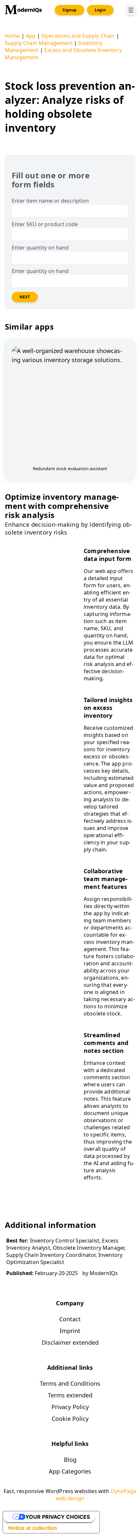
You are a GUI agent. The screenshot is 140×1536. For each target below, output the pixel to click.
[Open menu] (130, 10)
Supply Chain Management (39, 43)
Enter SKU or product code (45, 224)
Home (12, 35)
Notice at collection (32, 1528)
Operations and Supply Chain (78, 35)
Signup (70, 10)
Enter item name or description (50, 200)
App (30, 35)
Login (100, 10)
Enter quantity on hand (40, 247)
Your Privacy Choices (57, 1517)
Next (25, 297)
